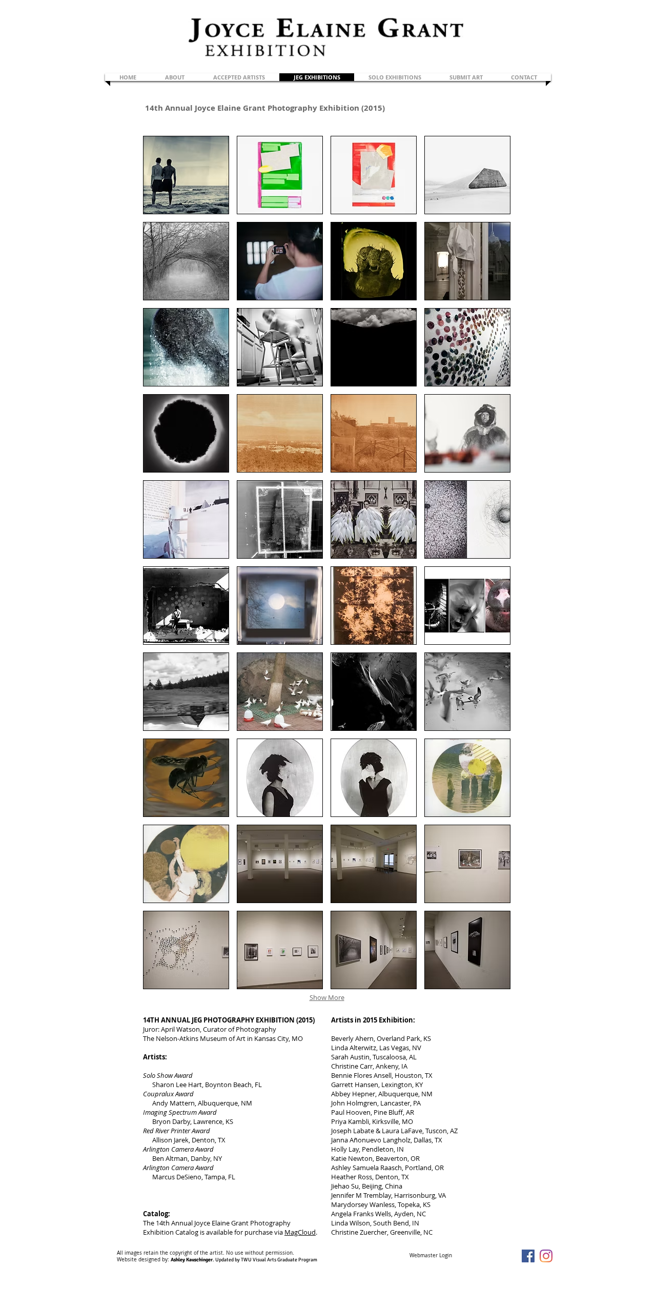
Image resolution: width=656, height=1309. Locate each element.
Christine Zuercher (359, 1232)
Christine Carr (352, 1066)
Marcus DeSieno (176, 1176)
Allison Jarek (170, 1139)
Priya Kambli (350, 1121)
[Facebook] (528, 1256)
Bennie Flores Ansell (361, 1075)
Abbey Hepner (353, 1093)
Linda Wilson (350, 1223)
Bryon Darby (171, 1121)
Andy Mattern (173, 1103)
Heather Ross (351, 1176)
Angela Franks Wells (361, 1213)
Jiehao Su (345, 1186)
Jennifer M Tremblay (361, 1195)
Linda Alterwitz (353, 1047)
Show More (327, 997)
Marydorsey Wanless (363, 1204)
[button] (186, 175)
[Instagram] (546, 1256)
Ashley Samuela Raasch (366, 1167)
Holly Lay (345, 1149)
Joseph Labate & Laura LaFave (376, 1130)
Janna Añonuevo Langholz (371, 1139)
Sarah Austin (350, 1056)
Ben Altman (170, 1158)
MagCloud (300, 1232)
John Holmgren (354, 1103)
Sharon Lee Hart (177, 1084)
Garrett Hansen (354, 1084)
